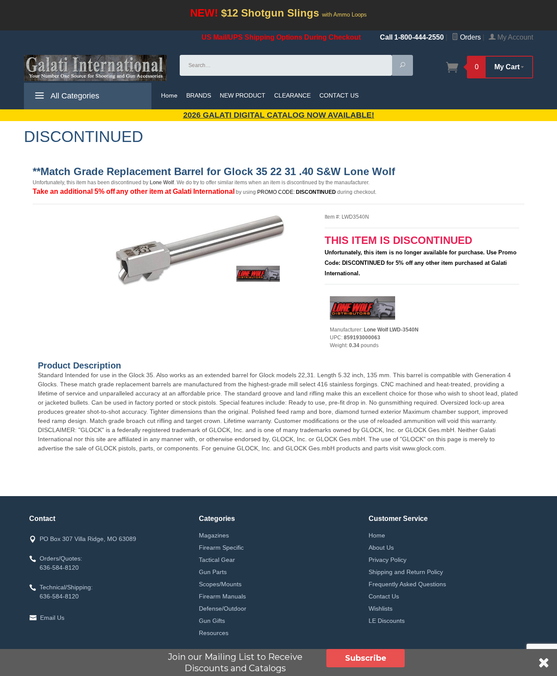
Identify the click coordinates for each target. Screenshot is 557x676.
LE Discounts (387, 620)
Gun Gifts (212, 620)
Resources (213, 632)
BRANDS (198, 95)
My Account (514, 37)
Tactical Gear (217, 559)
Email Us (52, 617)
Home (169, 95)
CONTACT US (339, 95)
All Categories (74, 95)
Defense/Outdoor (222, 608)
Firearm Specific (221, 547)
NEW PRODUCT (242, 95)
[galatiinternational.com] (96, 68)
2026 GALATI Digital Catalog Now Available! (278, 115)
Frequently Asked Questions (407, 584)
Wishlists (381, 608)
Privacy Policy (387, 559)
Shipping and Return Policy (406, 571)
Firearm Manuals (222, 596)
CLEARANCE (292, 95)
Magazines (214, 535)
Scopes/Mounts (220, 584)
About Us (381, 547)
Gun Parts (213, 571)
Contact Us (384, 596)
